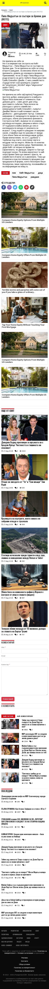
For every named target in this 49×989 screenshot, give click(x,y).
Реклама (24, 958)
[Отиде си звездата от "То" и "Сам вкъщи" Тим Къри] (24, 480)
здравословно (6, 938)
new (14, 173)
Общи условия (24, 964)
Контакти (24, 961)
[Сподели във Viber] (9, 187)
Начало (4, 10)
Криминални (17, 934)
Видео (19, 941)
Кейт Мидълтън (26, 173)
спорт (36, 938)
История (19, 938)
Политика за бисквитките (24, 971)
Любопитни (27, 931)
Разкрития (15, 931)
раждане (35, 177)
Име (3, 647)
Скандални (30, 934)
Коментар (5, 664)
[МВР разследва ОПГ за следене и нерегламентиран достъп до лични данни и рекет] (10, 742)
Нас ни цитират (7, 941)
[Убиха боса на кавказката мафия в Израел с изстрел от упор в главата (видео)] (24, 590)
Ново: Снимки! (6, 945)
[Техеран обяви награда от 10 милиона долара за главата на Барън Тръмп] (24, 626)
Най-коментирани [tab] (25, 716)
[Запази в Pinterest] (26, 187)
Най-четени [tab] (8, 716)
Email (3, 656)
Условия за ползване (26, 953)
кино (28, 938)
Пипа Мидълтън (19, 177)
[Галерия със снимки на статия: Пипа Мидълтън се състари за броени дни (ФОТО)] (24, 36)
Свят (11, 10)
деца (40, 173)
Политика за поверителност (24, 967)
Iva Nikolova (11, 55)
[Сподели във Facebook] (3, 187)
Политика (5, 934)
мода (27, 941)
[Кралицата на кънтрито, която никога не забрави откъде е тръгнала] (24, 516)
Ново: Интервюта (22, 945)
